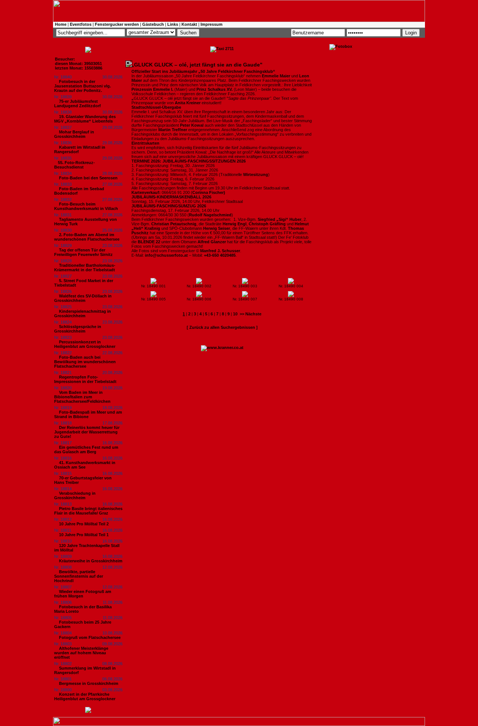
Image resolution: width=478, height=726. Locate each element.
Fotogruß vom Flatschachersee (90, 637)
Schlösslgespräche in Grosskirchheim (77, 328)
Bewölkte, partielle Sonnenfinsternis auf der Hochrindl (78, 576)
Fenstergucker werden (117, 24)
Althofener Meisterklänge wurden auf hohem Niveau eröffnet (81, 652)
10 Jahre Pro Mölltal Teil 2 (84, 524)
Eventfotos (80, 24)
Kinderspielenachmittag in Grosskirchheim (82, 313)
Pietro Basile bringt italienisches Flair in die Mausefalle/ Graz (88, 510)
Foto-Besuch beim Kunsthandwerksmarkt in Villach (86, 206)
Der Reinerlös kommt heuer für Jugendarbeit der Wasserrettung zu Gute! (87, 432)
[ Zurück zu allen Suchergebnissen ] (222, 327)
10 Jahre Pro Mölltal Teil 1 (84, 534)
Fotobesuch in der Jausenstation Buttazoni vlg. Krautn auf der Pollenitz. (82, 86)
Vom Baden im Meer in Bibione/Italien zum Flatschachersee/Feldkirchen (82, 397)
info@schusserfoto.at (166, 255)
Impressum (212, 24)
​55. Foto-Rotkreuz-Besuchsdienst (74, 164)
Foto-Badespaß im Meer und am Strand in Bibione (88, 414)
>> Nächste (250, 314)
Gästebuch (153, 24)
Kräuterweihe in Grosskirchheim (90, 561)
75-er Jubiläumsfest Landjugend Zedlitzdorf (77, 103)
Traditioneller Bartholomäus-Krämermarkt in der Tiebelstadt (84, 267)
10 (235, 314)
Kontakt (189, 24)
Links (172, 24)
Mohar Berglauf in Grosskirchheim (74, 134)
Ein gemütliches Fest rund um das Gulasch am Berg (86, 449)
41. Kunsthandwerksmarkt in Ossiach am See (84, 464)
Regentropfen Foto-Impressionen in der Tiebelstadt (85, 379)
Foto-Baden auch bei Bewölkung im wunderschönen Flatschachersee (85, 361)
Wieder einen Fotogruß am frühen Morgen (82, 593)
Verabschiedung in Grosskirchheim (75, 495)
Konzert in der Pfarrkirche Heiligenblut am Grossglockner (84, 696)
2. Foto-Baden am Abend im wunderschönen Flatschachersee (87, 236)
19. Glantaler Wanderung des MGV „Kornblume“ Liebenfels (85, 118)
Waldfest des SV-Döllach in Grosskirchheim (83, 298)
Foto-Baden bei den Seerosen (88, 178)
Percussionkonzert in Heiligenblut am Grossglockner (84, 344)
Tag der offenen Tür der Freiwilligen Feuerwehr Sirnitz (83, 252)
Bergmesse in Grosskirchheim (88, 683)
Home (60, 24)
